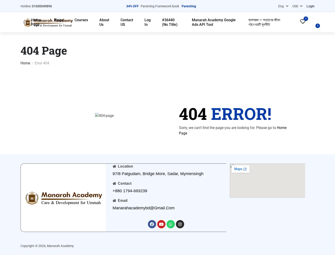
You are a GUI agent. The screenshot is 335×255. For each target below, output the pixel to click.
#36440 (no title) (170, 22)
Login (310, 6)
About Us (104, 22)
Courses (81, 20)
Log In (147, 22)
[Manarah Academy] (63, 197)
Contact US (127, 22)
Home (25, 63)
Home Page (36, 22)
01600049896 (42, 6)
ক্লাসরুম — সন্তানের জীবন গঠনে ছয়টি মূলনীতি (264, 22)
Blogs (58, 20)
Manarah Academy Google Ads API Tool (214, 22)
